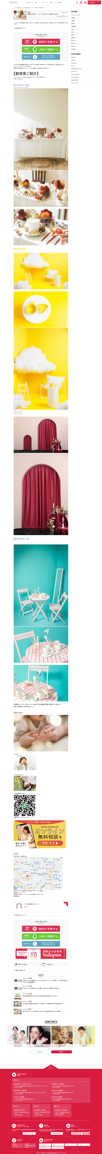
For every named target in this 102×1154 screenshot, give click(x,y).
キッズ (80, 1144)
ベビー (43, 2)
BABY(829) (73, 57)
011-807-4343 (56, 1093)
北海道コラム (73, 46)
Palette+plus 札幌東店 (57, 1096)
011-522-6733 (18, 1093)
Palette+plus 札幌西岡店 (57, 1090)
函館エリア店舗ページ (23, 964)
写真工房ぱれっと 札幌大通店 (20, 1090)
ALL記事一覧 (49, 964)
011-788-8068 (56, 1100)
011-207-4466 (18, 1087)
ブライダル (28, 2)
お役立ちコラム (74, 43)
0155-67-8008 (39, 1114)
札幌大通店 (73, 49)
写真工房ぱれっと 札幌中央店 (58, 1083)
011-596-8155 (56, 1087)
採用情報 (85, 3)
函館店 (72, 34)
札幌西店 (73, 20)
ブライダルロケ (43, 1147)
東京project (73, 40)
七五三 (51, 2)
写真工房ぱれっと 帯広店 (40, 1110)
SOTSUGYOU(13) (75, 77)
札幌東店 (73, 23)
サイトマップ (15, 1145)
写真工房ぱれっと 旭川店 (19, 1110)
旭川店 (72, 29)
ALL (22, 7)
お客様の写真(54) (74, 80)
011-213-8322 (18, 1100)
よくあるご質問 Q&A (56, 1133)
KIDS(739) (73, 60)
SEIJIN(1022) (74, 63)
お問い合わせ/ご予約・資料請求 (95, 2)
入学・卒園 (59, 2)
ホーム (15, 7)
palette (65, 16)
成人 (36, 2)
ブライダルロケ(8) (74, 82)
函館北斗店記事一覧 (20, 970)
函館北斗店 (19, 7)
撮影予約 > (61, 1051)
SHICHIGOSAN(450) (75, 74)
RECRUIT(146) (74, 71)
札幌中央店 (73, 17)
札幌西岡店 (73, 26)
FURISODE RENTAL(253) (76, 68)
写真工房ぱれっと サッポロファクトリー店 (22, 1083)
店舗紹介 (81, 3)
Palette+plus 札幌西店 (19, 1096)
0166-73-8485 (18, 1114)
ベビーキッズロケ (56, 1147)
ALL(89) (73, 65)
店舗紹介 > (40, 1051)
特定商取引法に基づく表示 (30, 1145)
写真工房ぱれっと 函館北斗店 (61, 1110)
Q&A (77, 3)
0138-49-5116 (59, 1114)
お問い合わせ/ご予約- (29, 1133)
